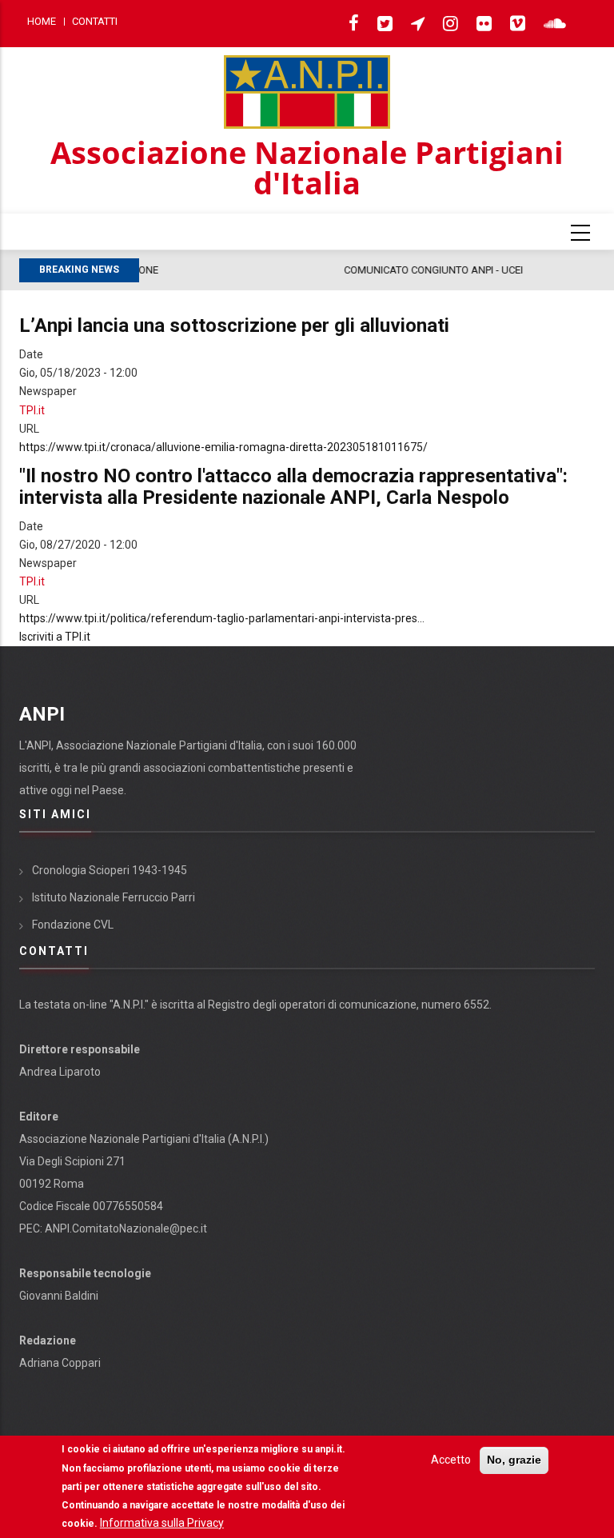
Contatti (95, 21)
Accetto (451, 1459)
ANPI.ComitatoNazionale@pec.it (126, 1228)
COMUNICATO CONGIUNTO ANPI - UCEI (246, 270)
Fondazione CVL (73, 924)
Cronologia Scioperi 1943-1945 (109, 870)
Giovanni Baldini (58, 1295)
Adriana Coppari (60, 1362)
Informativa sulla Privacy (162, 1522)
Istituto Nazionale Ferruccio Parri (113, 897)
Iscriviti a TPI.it (54, 636)
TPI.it (32, 410)
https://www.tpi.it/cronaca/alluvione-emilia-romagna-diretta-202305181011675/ (223, 447)
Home (41, 21)
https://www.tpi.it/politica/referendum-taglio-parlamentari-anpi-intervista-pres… (222, 618)
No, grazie (514, 1459)
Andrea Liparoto (60, 1071)
